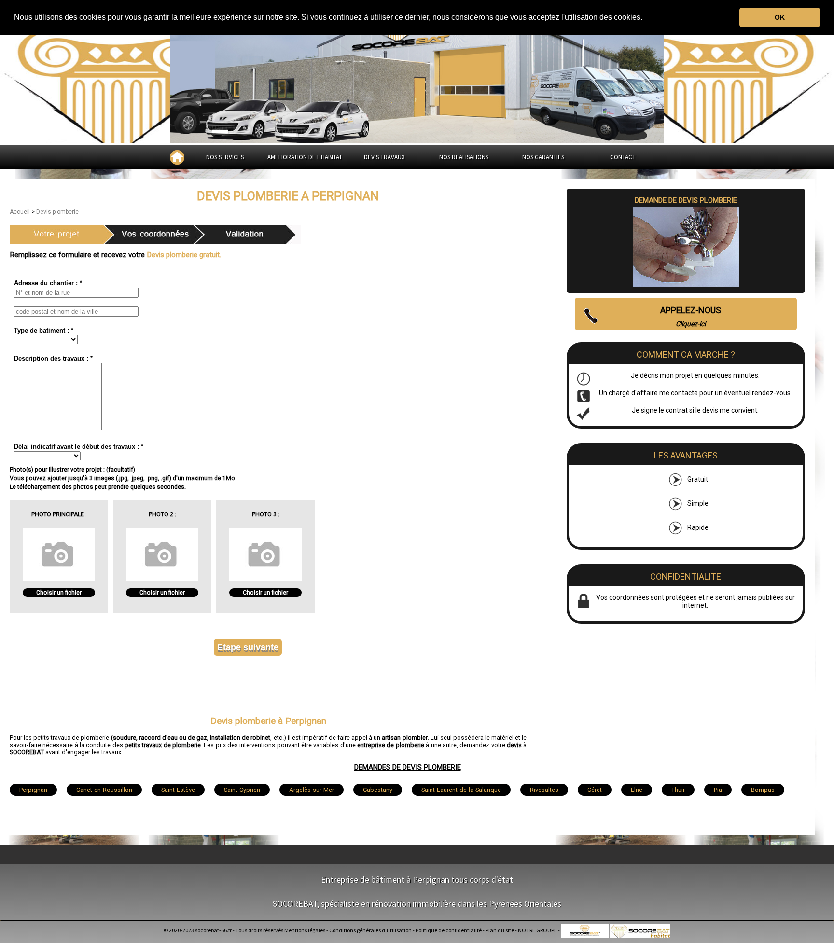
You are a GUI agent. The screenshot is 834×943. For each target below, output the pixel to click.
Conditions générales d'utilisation (370, 930)
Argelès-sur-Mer (311, 789)
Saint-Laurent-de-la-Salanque (461, 789)
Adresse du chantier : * (48, 283)
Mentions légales (304, 930)
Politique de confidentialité (449, 930)
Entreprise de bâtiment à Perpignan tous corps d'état (417, 879)
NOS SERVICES (225, 157)
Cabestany (377, 789)
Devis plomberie (57, 211)
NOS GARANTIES (543, 157)
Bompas (763, 789)
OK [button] (780, 17)
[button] (645, 17)
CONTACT (623, 157)
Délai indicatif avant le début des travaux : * (78, 446)
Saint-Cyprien (242, 789)
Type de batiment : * (43, 330)
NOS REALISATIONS (463, 157)
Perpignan (33, 789)
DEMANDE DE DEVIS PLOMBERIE (686, 200)
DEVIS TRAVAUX (384, 157)
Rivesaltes (544, 789)
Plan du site (500, 930)
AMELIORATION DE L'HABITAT (304, 157)
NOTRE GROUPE (537, 930)
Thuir (678, 789)
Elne (636, 789)
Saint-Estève (178, 789)
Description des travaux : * (53, 358)
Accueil (20, 211)
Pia (718, 789)
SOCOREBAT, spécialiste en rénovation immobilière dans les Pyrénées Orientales (417, 903)
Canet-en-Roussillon (104, 789)
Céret (594, 789)
